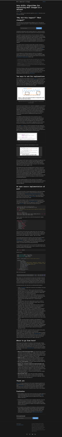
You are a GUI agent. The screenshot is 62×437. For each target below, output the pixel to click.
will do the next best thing (36, 412)
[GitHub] (27, 434)
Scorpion (35, 78)
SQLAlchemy (24, 287)
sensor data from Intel (33, 201)
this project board (31, 347)
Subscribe (39, 28)
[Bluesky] (32, 434)
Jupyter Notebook (32, 196)
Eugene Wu (18, 383)
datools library (32, 73)
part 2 (38, 13)
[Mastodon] (30, 434)
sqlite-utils (22, 203)
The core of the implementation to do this (32, 193)
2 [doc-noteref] (26, 125)
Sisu (42, 48)
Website (44, 1)
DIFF (22, 125)
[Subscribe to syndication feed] (35, 434)
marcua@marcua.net (19, 424)
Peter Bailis (21, 385)
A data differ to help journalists (22, 56)
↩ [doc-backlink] (26, 397)
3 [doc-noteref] (32, 377)
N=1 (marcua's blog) (23, 1)
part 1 (19, 13)
